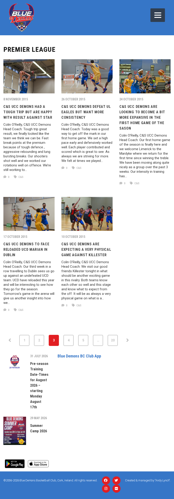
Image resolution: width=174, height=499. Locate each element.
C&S (20, 177)
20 (113, 340)
